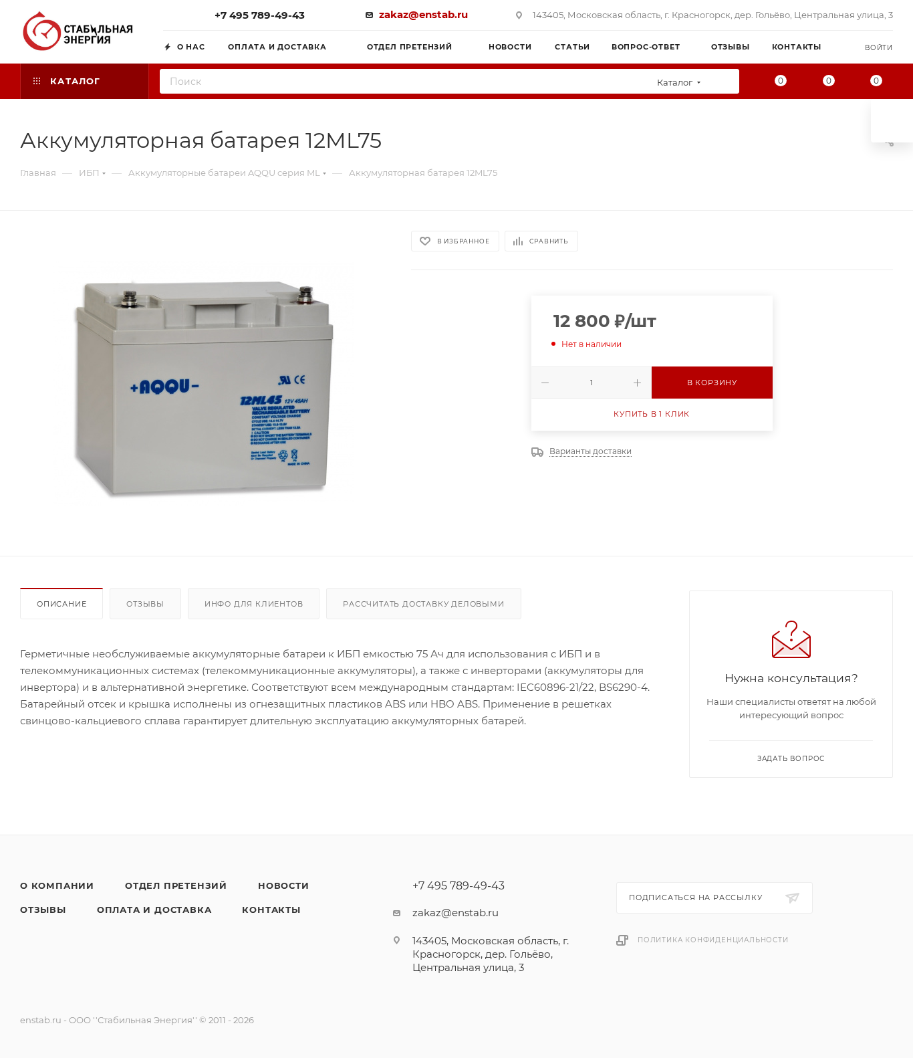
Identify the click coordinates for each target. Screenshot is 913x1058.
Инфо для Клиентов (254, 604)
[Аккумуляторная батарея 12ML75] (203, 383)
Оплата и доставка (154, 909)
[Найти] (724, 81)
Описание (61, 604)
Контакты (271, 909)
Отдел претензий (176, 885)
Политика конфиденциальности (713, 940)
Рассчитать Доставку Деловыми (423, 604)
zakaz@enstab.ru (423, 14)
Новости (283, 885)
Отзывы (145, 604)
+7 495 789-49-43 (260, 15)
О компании (57, 885)
